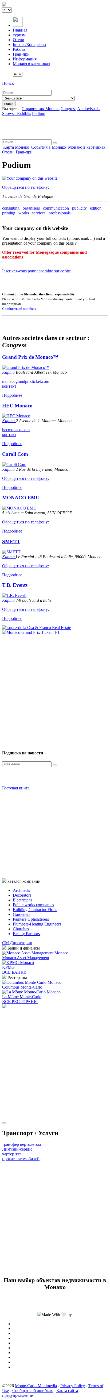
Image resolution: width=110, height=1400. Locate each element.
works (24, 213)
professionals (60, 213)
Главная (20, 30)
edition (96, 208)
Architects (21, 890)
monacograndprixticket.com (25, 381)
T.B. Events (15, 585)
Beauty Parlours (26, 933)
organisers (32, 208)
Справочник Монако (41, 108)
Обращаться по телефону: (25, 187)
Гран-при (21, 54)
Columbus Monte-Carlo (22, 987)
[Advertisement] (55, 690)
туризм (19, 35)
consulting (11, 208)
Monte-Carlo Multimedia (36, 1385)
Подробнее (12, 395)
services (39, 213)
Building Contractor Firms (35, 909)
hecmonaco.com (16, 429)
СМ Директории (17, 942)
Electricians (22, 900)
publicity (80, 208)
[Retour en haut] (4, 1123)
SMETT (11, 541)
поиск (8, 104)
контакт (9, 386)
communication (56, 208)
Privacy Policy (72, 1385)
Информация (25, 59)
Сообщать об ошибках (19, 309)
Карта (9, 372)
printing (9, 213)
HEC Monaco (17, 405)
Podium (38, 113)
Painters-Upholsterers (31, 919)
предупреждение (17, 1395)
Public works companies (33, 905)
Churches (21, 929)
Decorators (22, 895)
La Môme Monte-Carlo (21, 996)
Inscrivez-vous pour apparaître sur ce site (36, 271)
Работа (19, 49)
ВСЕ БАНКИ (14, 972)
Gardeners (21, 914)
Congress (68, 108)
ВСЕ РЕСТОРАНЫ (20, 1001)
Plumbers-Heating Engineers (37, 924)
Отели (18, 39)
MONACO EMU (21, 497)
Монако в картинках (31, 63)
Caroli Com (15, 454)
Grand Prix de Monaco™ (30, 357)
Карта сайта (67, 1390)
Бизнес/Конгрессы (29, 44)
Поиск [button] (8, 83)
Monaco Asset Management (25, 957)
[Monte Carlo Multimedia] (4, 1007)
